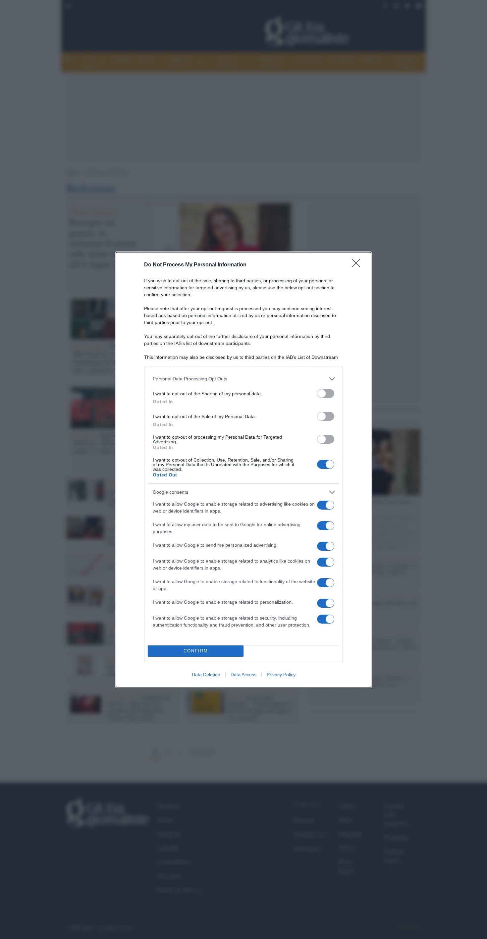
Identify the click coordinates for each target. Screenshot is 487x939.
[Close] (358, 265)
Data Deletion (206, 674)
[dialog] (243, 469)
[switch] (325, 393)
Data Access (243, 674)
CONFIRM (196, 650)
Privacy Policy (281, 674)
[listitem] (243, 378)
